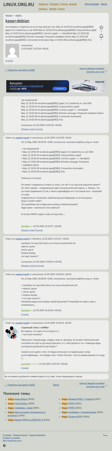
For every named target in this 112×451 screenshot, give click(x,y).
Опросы (43, 9)
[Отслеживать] (101, 35)
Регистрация (92, 4)
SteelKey (25, 226)
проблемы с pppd (23, 408)
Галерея (54, 4)
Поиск (61, 9)
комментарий (22, 138)
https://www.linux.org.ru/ (12, 441)
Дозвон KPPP (75, 416)
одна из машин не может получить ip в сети (91, 70)
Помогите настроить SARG (21, 70)
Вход (104, 4)
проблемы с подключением (82, 412)
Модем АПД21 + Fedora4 (81, 399)
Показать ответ (28, 129)
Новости (43, 4)
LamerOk (25, 364)
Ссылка (9, 61)
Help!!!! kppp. (21, 403)
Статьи (64, 4)
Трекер (53, 9)
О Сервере (7, 435)
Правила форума (20, 435)
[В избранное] (101, 27)
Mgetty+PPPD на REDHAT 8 (29, 420)
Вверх (105, 435)
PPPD (72, 403)
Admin (18, 15)
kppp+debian (17, 20)
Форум (73, 4)
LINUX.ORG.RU (18, 4)
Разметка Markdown (37, 435)
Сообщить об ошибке (11, 438)
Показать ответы (29, 266)
